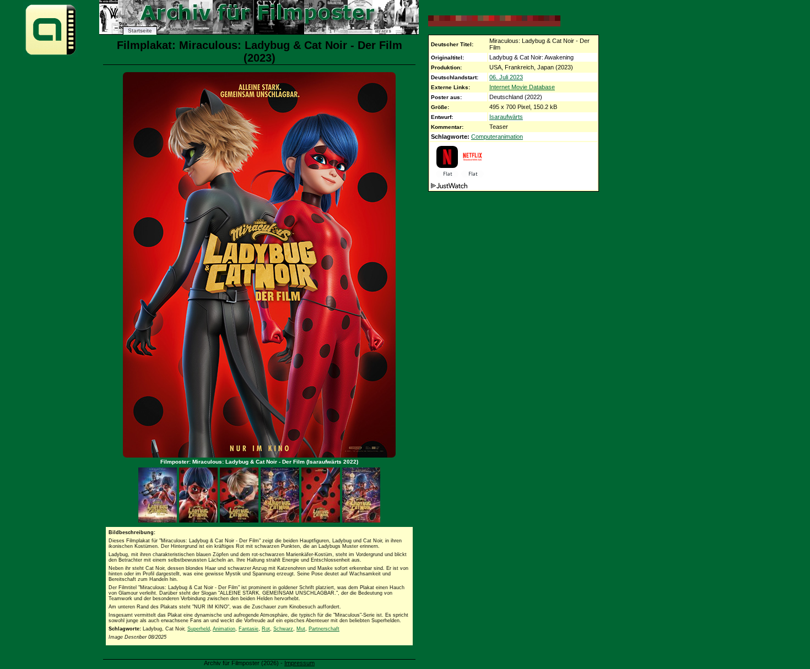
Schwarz (283, 629)
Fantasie (248, 629)
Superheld (198, 629)
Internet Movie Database (522, 87)
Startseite (140, 31)
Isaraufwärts (506, 116)
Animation (224, 629)
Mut (300, 629)
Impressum (299, 663)
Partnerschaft (324, 629)
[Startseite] (50, 54)
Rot (266, 629)
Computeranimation (497, 136)
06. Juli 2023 (506, 77)
